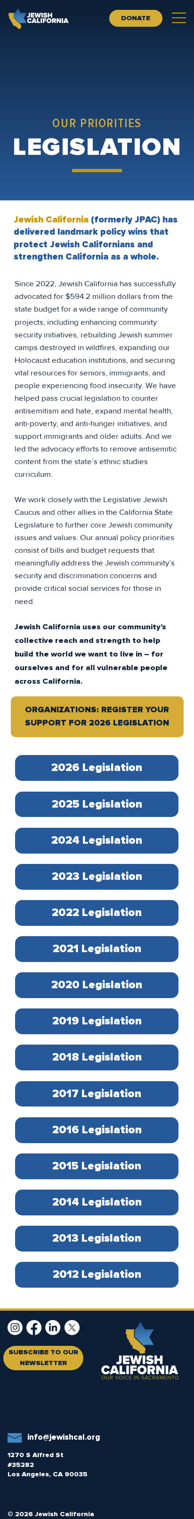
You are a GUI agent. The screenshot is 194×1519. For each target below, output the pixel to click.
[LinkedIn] (52, 1327)
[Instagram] (15, 1327)
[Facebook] (33, 1327)
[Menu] (179, 18)
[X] (72, 1327)
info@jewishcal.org (63, 1438)
